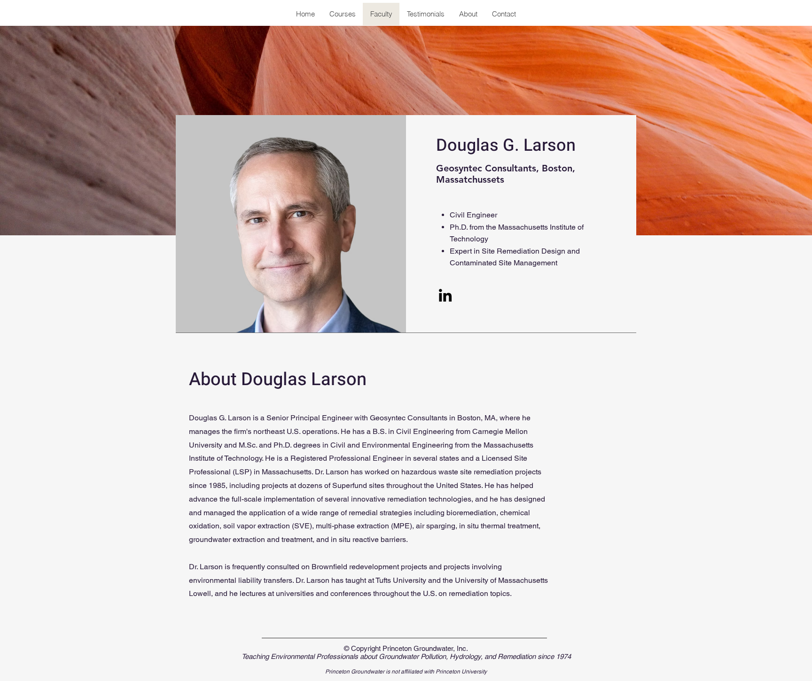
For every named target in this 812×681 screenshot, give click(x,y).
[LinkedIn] (445, 295)
